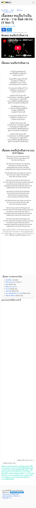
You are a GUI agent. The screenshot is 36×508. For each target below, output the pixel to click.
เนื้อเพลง (19, 10)
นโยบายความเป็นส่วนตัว (10, 494)
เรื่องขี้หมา (9, 280)
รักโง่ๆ (8, 289)
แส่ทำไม (8, 291)
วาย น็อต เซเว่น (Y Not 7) (11, 32)
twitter (21, 492)
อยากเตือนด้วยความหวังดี (14, 293)
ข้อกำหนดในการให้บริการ (11, 496)
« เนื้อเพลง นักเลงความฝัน (9, 463)
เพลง (12, 10)
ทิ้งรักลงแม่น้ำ (10, 282)
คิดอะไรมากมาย (11, 286)
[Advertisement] (18, 255)
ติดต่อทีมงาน (6, 498)
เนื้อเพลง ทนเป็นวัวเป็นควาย (18, 235)
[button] (33, 2)
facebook (14, 492)
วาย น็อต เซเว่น (8, 12)
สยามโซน (4, 10)
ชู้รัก (7, 284)
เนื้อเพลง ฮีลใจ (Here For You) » (25, 460)
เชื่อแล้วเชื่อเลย (11, 295)
